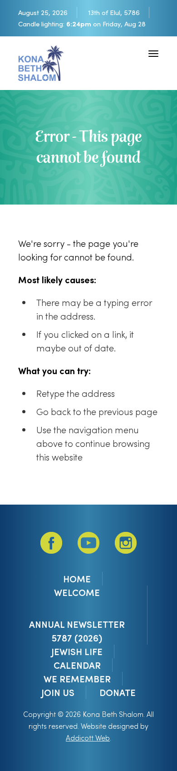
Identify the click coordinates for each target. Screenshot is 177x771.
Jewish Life (77, 651)
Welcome (77, 592)
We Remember (77, 679)
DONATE (117, 692)
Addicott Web (88, 737)
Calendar (77, 665)
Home (77, 579)
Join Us (57, 692)
